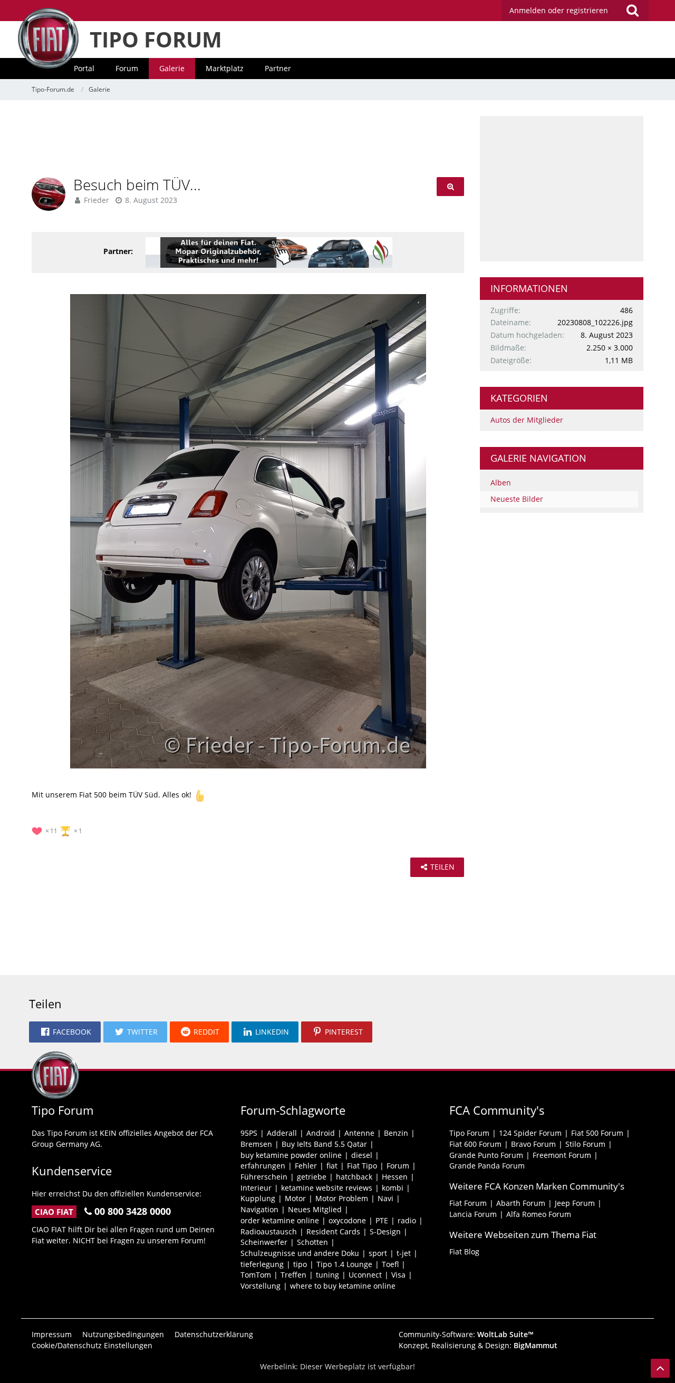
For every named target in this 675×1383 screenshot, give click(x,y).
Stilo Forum (585, 1144)
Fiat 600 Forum (475, 1144)
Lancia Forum (473, 1214)
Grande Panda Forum (487, 1166)
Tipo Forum (469, 1133)
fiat (332, 1166)
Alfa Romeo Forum (538, 1214)
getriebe (311, 1177)
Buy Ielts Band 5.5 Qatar (324, 1144)
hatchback (354, 1177)
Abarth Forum (520, 1203)
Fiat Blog (464, 1251)
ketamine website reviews (326, 1188)
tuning (327, 1275)
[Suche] (632, 10)
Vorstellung (260, 1286)
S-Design (385, 1231)
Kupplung (257, 1198)
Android (320, 1133)
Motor (295, 1198)
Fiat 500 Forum (597, 1133)
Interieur (256, 1188)
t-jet (404, 1253)
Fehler (306, 1166)
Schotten (312, 1242)
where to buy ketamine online (343, 1286)
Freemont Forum (562, 1155)
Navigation (259, 1209)
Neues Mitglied (315, 1209)
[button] (65, 1032)
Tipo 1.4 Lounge (344, 1264)
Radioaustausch (268, 1231)
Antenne (359, 1133)
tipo (300, 1264)
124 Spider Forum (530, 1133)
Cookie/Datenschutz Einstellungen (92, 1345)
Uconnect (365, 1275)
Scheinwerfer (263, 1242)
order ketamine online (279, 1220)
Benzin (396, 1133)
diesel (361, 1155)
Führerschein (263, 1177)
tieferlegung (262, 1264)
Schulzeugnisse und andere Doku (299, 1253)
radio (407, 1220)
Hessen (395, 1177)
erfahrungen (262, 1166)
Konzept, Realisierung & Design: (478, 1345)
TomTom (255, 1275)
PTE (381, 1220)
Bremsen (256, 1144)
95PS (248, 1133)
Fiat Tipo (362, 1166)
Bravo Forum (533, 1144)
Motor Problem (341, 1198)
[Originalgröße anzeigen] (450, 187)
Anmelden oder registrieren (558, 10)
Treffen (293, 1275)
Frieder (96, 200)
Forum (398, 1166)
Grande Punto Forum (486, 1155)
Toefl (390, 1264)
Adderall (282, 1133)
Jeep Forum (575, 1203)
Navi (385, 1198)
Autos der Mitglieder (526, 420)
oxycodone (347, 1220)
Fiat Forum (468, 1203)
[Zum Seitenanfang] (660, 1368)
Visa (398, 1275)
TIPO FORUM (156, 39)
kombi (392, 1188)
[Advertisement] (248, 139)
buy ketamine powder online (291, 1155)
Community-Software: (466, 1334)
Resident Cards (333, 1231)
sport (378, 1253)
